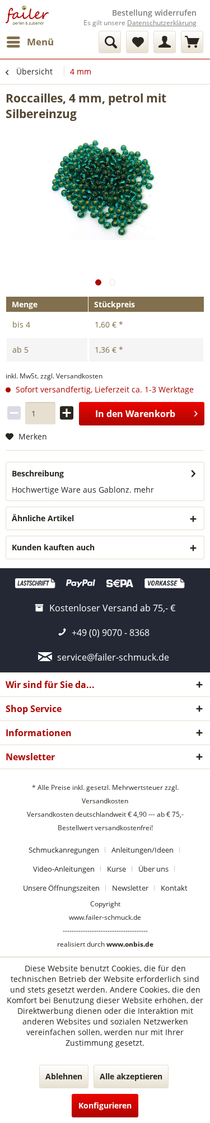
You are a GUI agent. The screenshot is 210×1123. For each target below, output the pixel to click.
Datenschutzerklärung (162, 22)
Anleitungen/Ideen (142, 850)
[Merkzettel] (137, 42)
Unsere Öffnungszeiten (61, 888)
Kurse (116, 869)
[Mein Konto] (164, 42)
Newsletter (130, 888)
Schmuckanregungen (64, 850)
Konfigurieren (105, 1105)
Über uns (153, 869)
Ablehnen (63, 1076)
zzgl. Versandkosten (71, 376)
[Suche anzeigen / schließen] (110, 42)
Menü (40, 41)
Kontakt (174, 888)
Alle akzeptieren (131, 1076)
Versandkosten (105, 801)
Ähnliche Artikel (43, 518)
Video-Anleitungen (64, 869)
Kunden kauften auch (53, 547)
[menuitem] (29, 42)
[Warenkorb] (192, 42)
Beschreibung (38, 473)
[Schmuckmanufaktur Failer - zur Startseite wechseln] (27, 15)
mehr (143, 489)
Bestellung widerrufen (154, 13)
